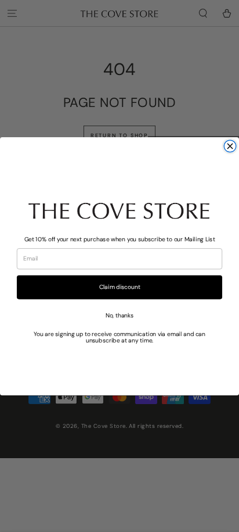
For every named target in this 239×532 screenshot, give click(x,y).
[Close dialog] (230, 146)
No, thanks (120, 314)
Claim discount (119, 287)
